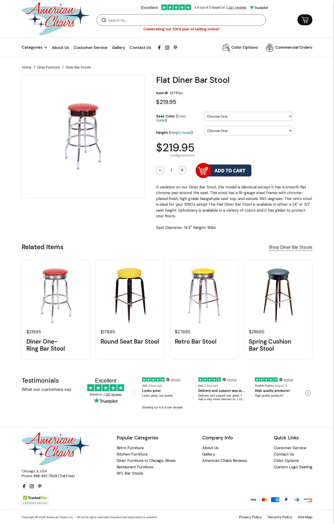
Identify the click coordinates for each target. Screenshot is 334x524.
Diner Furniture (48, 67)
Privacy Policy (250, 517)
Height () (174, 132)
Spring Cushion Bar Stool (270, 345)
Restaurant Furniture (135, 467)
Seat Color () (171, 118)
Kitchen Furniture (132, 454)
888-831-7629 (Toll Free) (54, 475)
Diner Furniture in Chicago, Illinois (146, 461)
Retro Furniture (130, 448)
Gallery (118, 47)
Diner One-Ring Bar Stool (45, 345)
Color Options (244, 47)
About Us (60, 47)
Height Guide (181, 132)
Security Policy (280, 517)
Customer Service (90, 47)
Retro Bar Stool (196, 341)
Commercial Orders (293, 47)
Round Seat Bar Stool (129, 341)
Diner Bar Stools (78, 67)
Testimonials (40, 380)
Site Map (305, 517)
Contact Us (140, 47)
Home (26, 67)
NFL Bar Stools (130, 473)
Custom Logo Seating (293, 467)
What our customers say (47, 389)
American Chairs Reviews (224, 461)
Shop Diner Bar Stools (290, 247)
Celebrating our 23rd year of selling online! (181, 29)
